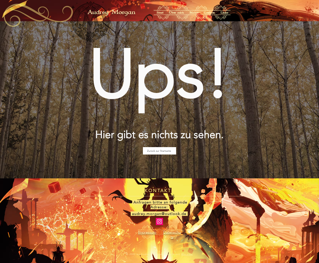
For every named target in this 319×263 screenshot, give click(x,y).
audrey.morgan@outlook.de (159, 213)
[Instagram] (159, 221)
